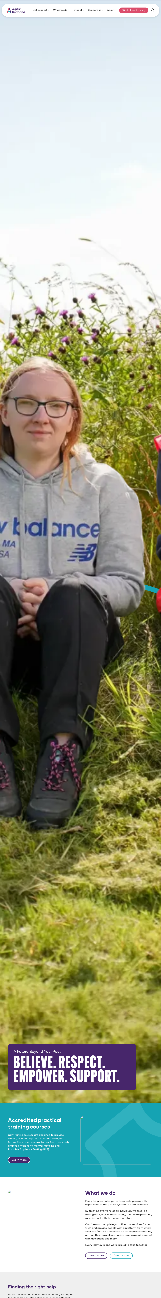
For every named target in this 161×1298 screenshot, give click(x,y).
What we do (60, 10)
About (111, 10)
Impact (78, 10)
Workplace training (133, 10)
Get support (40, 10)
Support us (95, 10)
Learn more (19, 1160)
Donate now (121, 1255)
